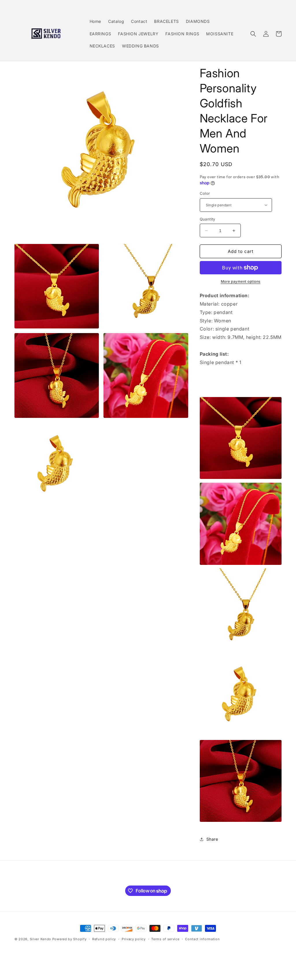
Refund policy (104, 939)
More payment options (240, 281)
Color (205, 193)
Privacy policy (134, 939)
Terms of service (165, 939)
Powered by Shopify (69, 939)
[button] (253, 33)
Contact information (202, 939)
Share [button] (212, 839)
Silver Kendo (40, 939)
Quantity (207, 219)
